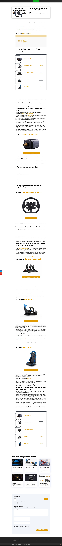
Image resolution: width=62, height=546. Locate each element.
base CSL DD (19, 96)
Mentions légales (25, 544)
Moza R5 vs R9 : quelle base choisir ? (44, 483)
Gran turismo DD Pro (25, 96)
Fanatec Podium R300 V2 (28, 65)
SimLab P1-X (26, 79)
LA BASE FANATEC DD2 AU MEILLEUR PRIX (31, 153)
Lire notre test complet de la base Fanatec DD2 (31, 154)
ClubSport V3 (37, 283)
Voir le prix (41, 58)
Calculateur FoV (20, 544)
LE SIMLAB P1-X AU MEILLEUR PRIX (31, 320)
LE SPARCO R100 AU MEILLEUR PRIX (30, 369)
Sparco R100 (27, 347)
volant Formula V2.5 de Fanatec (23, 248)
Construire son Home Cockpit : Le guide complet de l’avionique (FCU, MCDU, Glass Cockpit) (44, 468)
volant (23, 33)
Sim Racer (32, 12)
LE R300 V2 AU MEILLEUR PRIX (30, 217)
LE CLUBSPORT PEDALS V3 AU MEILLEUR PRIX (31, 277)
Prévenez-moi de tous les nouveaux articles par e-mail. (20, 527)
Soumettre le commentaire (42, 529)
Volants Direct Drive (22, 26)
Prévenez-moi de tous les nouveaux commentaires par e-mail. (21, 526)
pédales (26, 33)
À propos (13, 544)
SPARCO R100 (26, 86)
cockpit (30, 33)
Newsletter (16, 544)
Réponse (46, 498)
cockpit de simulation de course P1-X (21, 338)
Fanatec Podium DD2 (27, 58)
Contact (29, 544)
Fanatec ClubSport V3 (33, 259)
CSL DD (18, 29)
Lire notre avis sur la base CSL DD (28, 29)
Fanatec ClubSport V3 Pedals (28, 72)
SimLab (17, 335)
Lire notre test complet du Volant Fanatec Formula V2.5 (31, 256)
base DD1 (17, 160)
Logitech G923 (24, 113)
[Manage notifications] (60, 544)
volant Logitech (30, 115)
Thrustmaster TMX (30, 113)
